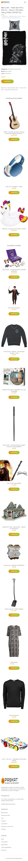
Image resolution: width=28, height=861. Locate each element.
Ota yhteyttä (4, 842)
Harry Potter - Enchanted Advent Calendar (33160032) (14, 270)
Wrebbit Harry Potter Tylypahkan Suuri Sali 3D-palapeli (14, 390)
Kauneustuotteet (5, 815)
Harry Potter (18, 69)
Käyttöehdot (4, 844)
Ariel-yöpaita (14, 662)
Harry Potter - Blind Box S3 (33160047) (14, 565)
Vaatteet (3, 829)
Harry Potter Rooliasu (14, 308)
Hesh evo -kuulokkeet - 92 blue (14, 186)
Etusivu (3, 14)
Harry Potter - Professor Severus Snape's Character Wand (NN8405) (14, 445)
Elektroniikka (4, 812)
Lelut (2, 818)
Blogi (2, 839)
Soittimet (3, 821)
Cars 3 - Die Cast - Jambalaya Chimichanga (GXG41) (14, 759)
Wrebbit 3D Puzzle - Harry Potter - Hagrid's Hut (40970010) (14, 527)
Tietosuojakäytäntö (6, 847)
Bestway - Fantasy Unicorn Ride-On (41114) (14, 229)
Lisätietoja (7, 81)
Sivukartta (3, 850)
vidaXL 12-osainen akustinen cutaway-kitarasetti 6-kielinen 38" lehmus (14, 132)
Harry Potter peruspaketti (14, 483)
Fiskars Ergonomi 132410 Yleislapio (14, 609)
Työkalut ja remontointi (7, 826)
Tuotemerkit (11, 69)
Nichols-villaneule (14, 715)
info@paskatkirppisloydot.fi (8, 804)
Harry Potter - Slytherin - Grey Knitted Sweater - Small (14, 352)
